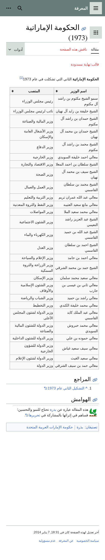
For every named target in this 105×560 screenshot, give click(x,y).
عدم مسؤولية (47, 540)
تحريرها (34, 415)
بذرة (53, 409)
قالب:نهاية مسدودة (85, 64)
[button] (96, 8)
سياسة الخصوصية (87, 540)
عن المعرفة (66, 540)
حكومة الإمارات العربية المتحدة (50, 427)
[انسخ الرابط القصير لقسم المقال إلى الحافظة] (94, 380)
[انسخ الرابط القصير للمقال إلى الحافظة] (83, 29)
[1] (21, 78)
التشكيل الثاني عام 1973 (66, 388)
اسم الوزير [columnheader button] (79, 91)
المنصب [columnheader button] (34, 91)
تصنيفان (91, 427)
